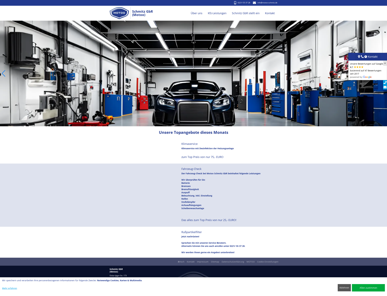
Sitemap (215, 261)
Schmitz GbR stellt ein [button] (246, 13)
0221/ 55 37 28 (244, 2)
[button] (4, 73)
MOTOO (251, 261)
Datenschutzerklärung (233, 261)
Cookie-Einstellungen (267, 261)
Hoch (181, 261)
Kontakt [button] (270, 13)
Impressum (202, 261)
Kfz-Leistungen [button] (217, 13)
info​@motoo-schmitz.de (267, 2)
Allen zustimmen (368, 287)
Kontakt (191, 261)
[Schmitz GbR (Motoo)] (121, 13)
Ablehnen (344, 287)
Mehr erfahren (9, 288)
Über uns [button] (196, 13)
